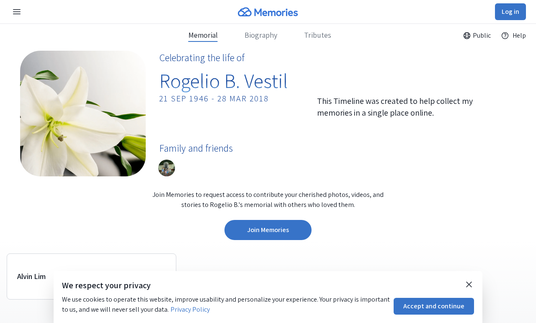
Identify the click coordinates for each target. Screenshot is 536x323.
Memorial (203, 35)
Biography (261, 35)
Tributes (317, 35)
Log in (510, 11)
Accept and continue (433, 306)
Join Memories (268, 229)
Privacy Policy (190, 309)
